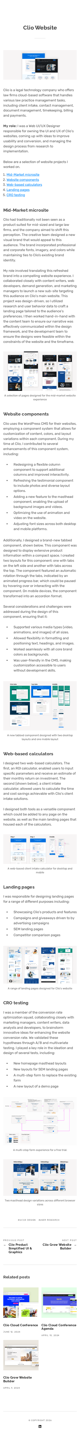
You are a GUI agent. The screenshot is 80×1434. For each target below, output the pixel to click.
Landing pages (18, 190)
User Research (49, 1220)
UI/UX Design (27, 1220)
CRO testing (16, 195)
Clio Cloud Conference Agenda (58, 1327)
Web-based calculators (24, 185)
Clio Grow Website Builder (57, 1246)
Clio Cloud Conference (20, 1325)
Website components (23, 180)
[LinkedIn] (40, 1427)
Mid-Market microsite (23, 175)
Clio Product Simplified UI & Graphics (20, 1248)
